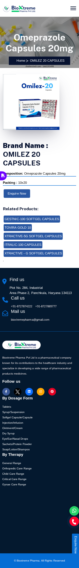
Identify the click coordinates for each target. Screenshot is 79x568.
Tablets (6, 406)
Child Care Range (13, 473)
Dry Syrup (8, 433)
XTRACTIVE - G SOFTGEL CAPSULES (33, 253)
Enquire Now (17, 193)
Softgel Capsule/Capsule (17, 417)
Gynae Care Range (14, 484)
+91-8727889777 (46, 306)
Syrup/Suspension (13, 412)
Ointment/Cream (12, 428)
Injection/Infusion (12, 422)
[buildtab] (19, 8)
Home (20, 60)
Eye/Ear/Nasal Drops (15, 438)
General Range (11, 463)
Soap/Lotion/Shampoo (16, 449)
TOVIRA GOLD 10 (18, 227)
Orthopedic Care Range (17, 468)
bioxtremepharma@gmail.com (30, 319)
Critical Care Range (14, 479)
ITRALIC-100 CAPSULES (23, 245)
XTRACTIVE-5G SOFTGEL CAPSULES (33, 236)
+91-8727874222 (21, 306)
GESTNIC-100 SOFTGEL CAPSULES (32, 219)
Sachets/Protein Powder (17, 444)
